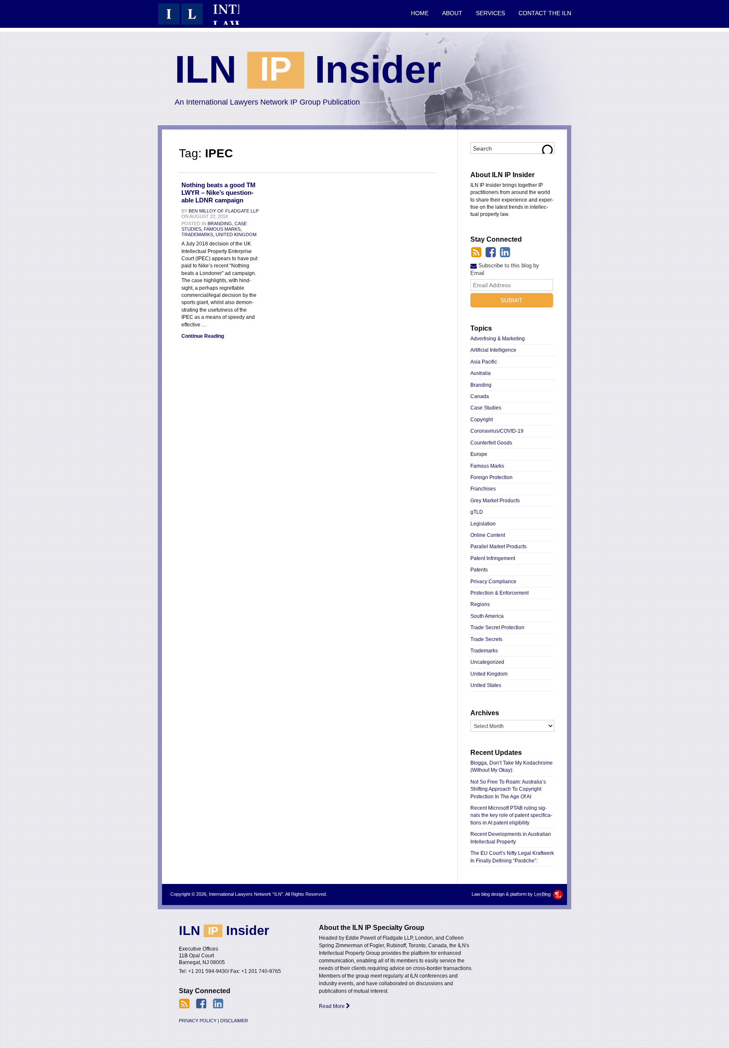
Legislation (483, 524)
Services (490, 13)
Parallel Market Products (498, 547)
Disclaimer (234, 1020)
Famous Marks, (223, 229)
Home (420, 13)
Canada (479, 396)
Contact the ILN (544, 13)
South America (487, 616)
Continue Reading (202, 336)
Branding (480, 385)
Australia (480, 373)
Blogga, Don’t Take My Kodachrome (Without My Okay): (511, 766)
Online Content (487, 535)
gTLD (476, 512)
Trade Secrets (486, 639)
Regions (480, 604)
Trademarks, (197, 234)
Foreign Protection (491, 477)
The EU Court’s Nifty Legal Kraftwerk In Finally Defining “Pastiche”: (512, 856)
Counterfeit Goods (491, 443)
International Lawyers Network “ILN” (198, 14)
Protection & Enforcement (499, 593)
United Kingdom (236, 234)
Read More (332, 1006)
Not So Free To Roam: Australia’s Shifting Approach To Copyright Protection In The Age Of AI (508, 789)
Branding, (220, 223)
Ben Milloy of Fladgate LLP (224, 210)
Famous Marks (487, 466)
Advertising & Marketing (497, 339)
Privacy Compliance (493, 582)
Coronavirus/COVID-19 (497, 431)
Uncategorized (487, 662)
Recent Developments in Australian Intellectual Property (510, 837)
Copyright (481, 420)
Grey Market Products (495, 501)
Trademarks (484, 651)
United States (485, 685)
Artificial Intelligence (493, 350)
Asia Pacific (483, 362)
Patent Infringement (492, 558)
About (452, 13)
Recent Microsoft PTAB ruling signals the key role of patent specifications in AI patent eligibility (511, 815)
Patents (479, 570)
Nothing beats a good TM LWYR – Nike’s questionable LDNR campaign (218, 192)
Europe (478, 454)
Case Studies (485, 408)
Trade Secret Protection (497, 627)
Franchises (483, 489)
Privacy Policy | (199, 1020)
